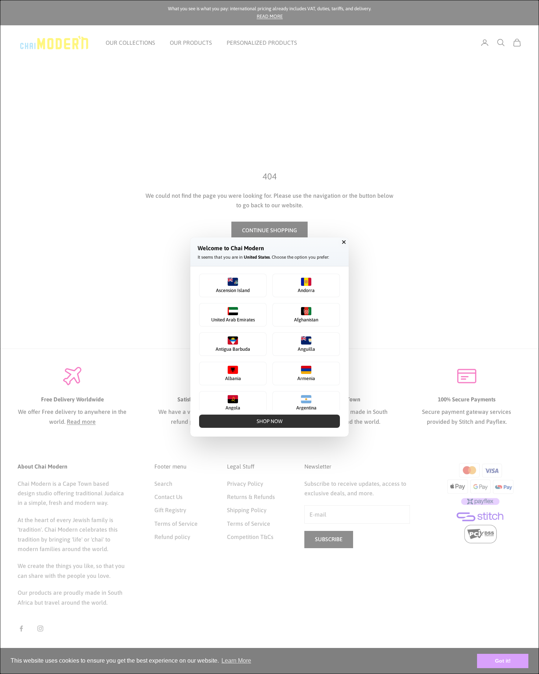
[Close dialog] (344, 242)
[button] (233, 285)
